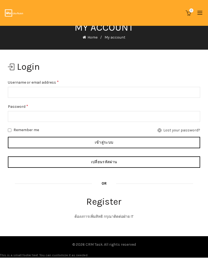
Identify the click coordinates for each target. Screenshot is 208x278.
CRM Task (94, 244)
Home (92, 37)
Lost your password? (181, 130)
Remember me (26, 130)
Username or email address (33, 82)
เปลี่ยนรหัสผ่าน (104, 162)
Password (18, 106)
